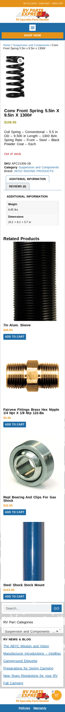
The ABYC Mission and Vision (26, 646)
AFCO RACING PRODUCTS (34, 171)
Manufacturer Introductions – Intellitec (32, 653)
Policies (24, 708)
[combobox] (32, 629)
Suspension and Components (31, 45)
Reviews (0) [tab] (17, 186)
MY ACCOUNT (30, 3)
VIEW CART (57, 3)
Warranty (39, 708)
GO (56, 608)
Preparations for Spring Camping (28, 668)
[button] (32, 28)
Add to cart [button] (14, 336)
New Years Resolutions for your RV (30, 676)
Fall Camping (13, 683)
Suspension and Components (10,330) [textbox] (33, 631)
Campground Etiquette (20, 661)
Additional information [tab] (27, 179)
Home (6, 45)
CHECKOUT (44, 3)
